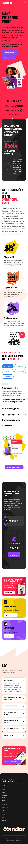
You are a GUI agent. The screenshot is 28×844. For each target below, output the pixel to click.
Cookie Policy (19, 840)
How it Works (5, 795)
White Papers (5, 807)
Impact (3, 797)
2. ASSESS (20, 366)
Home (3, 792)
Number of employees (9, 514)
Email (3, 817)
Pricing (3, 800)
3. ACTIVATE (8, 371)
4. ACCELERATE (20, 371)
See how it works (9, 52)
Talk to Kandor (8, 58)
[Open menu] (25, 2)
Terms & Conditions (10, 840)
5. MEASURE (8, 376)
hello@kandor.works (6, 785)
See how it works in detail (13, 467)
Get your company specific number (13, 554)
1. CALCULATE (7, 366)
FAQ (3, 810)
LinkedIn (4, 820)
